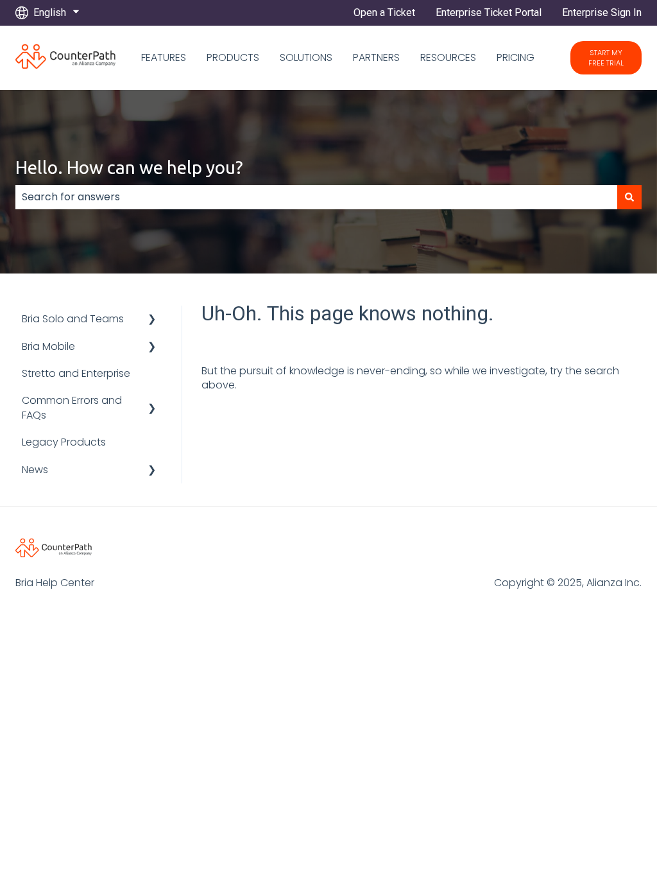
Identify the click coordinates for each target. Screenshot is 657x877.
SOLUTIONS (306, 58)
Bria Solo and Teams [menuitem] (73, 318)
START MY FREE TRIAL (606, 58)
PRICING (515, 58)
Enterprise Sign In (602, 12)
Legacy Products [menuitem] (64, 442)
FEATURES (163, 58)
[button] (152, 320)
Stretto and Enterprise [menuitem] (76, 373)
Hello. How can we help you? (129, 167)
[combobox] (316, 197)
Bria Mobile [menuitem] (48, 346)
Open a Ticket (384, 12)
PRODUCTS (233, 58)
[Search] (629, 197)
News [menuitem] (35, 469)
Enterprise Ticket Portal (489, 12)
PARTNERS (376, 58)
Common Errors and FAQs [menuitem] (72, 407)
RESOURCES (448, 58)
